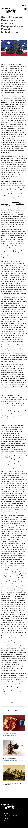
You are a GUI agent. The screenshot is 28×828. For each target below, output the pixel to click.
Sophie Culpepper (6, 36)
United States (10, 14)
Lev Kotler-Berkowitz (10, 760)
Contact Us (7, 817)
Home (2, 14)
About (6, 813)
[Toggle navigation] (24, 9)
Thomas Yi (6, 735)
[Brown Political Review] (9, 8)
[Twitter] (23, 6)
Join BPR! (7, 819)
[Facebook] (20, 6)
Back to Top (14, 702)
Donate (6, 821)
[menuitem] (15, 813)
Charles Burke (7, 787)
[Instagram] (25, 6)
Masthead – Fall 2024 (11, 815)
